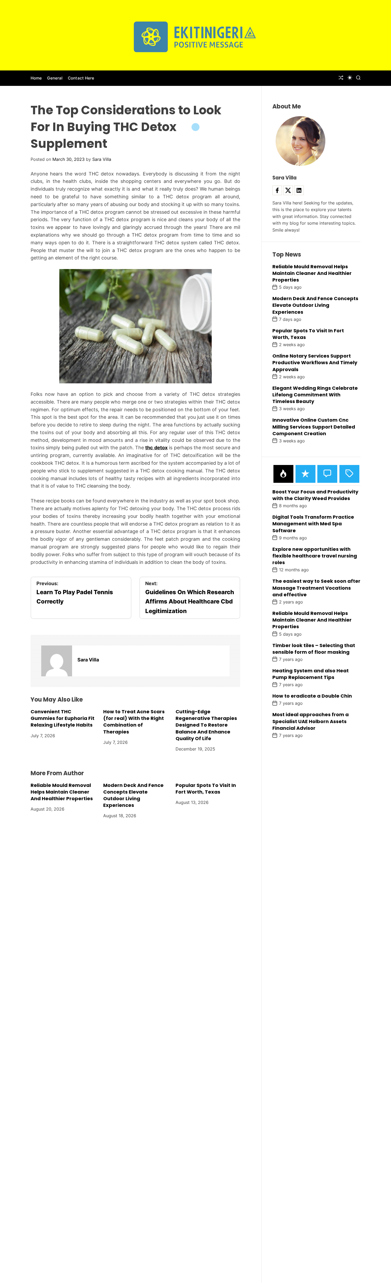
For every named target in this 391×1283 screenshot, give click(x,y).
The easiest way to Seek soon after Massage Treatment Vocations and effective (316, 588)
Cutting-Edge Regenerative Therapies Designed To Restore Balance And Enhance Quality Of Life (206, 725)
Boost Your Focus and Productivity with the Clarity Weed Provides (315, 494)
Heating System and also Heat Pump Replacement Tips (310, 673)
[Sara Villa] (56, 660)
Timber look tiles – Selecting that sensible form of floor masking (313, 648)
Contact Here (81, 78)
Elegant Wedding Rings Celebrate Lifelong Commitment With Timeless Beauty (315, 394)
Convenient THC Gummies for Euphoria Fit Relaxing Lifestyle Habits (62, 718)
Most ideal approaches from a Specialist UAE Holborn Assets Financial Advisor (310, 721)
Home (36, 78)
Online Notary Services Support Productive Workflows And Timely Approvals (314, 362)
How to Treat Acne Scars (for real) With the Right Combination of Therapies (134, 721)
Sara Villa (101, 159)
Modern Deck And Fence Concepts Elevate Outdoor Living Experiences (133, 795)
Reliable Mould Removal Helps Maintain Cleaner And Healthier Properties (62, 792)
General (55, 78)
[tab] (283, 474)
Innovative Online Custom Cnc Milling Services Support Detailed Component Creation (313, 427)
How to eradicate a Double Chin (312, 696)
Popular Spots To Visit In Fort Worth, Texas (206, 788)
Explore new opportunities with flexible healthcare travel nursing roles (314, 555)
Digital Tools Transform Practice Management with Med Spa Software (313, 524)
